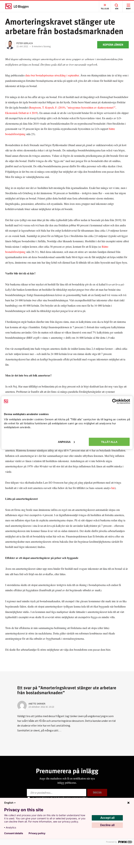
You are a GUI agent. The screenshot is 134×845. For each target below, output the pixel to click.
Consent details (13, 833)
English (8, 802)
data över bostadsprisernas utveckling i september (52, 75)
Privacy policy (37, 833)
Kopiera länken (113, 44)
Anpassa (64, 441)
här (113, 488)
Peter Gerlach (24, 43)
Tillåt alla (109, 441)
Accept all (107, 817)
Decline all (107, 825)
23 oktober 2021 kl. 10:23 (41, 706)
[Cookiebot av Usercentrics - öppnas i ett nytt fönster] (114, 401)
